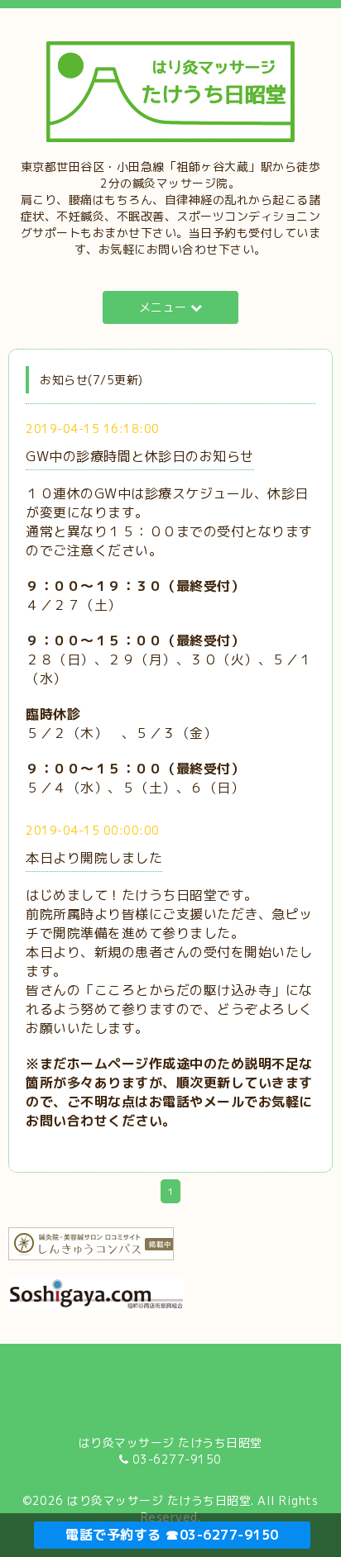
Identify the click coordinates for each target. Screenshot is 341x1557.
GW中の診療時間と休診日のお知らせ (140, 456)
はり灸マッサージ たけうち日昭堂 (159, 1500)
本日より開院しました (94, 858)
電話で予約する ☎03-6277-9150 (172, 1535)
